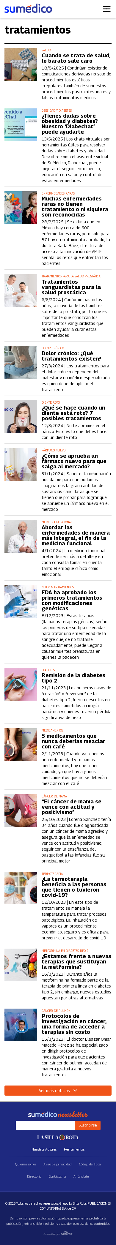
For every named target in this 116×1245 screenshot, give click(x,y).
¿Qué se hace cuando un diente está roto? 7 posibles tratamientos (73, 413)
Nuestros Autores (44, 1149)
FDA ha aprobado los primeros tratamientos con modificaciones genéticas (72, 600)
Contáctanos (57, 1176)
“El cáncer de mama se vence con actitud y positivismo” (71, 807)
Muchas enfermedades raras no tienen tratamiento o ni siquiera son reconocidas (75, 206)
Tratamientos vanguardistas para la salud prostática (71, 287)
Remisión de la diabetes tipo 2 (73, 678)
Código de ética (90, 1164)
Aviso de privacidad (57, 1164)
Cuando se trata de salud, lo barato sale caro (76, 58)
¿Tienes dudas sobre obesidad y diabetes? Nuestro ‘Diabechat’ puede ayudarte (70, 124)
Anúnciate (81, 1176)
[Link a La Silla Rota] (58, 1137)
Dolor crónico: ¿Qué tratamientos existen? (71, 356)
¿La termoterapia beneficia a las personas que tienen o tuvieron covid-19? (74, 887)
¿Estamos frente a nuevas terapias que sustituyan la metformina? (77, 962)
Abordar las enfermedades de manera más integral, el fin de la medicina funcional (76, 535)
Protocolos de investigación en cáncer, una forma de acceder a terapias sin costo (74, 1024)
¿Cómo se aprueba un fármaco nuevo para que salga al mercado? (74, 461)
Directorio (34, 1176)
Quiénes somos (25, 1164)
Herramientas (74, 1149)
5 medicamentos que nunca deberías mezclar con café (73, 741)
